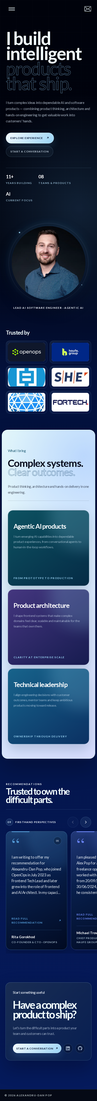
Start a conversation (29, 151)
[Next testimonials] (85, 822)
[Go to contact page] (87, 9)
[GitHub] (80, 1048)
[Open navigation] (12, 9)
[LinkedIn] (68, 1048)
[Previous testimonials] (72, 822)
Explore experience (29, 138)
